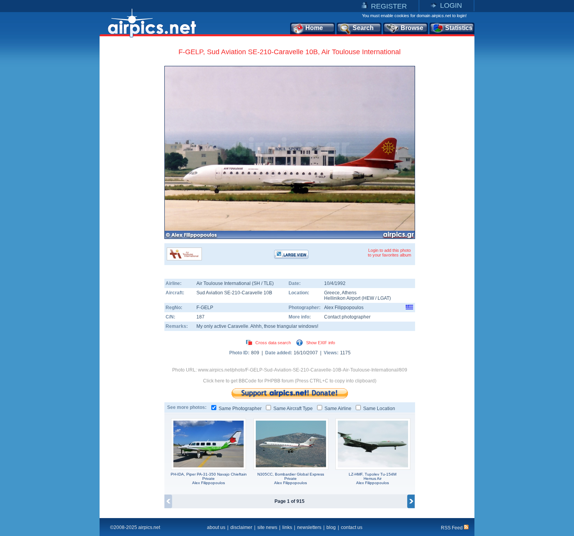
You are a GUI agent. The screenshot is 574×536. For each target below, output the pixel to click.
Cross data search (273, 342)
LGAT (383, 298)
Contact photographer (347, 317)
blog (331, 527)
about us (216, 527)
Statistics (458, 28)
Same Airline (338, 408)
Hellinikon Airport (342, 298)
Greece (332, 292)
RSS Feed (452, 528)
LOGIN (451, 5)
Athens (349, 292)
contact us (351, 527)
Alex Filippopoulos (344, 307)
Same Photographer (240, 408)
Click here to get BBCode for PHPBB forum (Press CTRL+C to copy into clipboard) (289, 381)
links (287, 527)
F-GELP (204, 307)
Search (363, 28)
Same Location (379, 408)
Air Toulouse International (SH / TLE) (235, 283)
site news (267, 527)
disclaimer (241, 527)
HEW (368, 298)
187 (200, 317)
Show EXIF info (320, 342)
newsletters (309, 527)
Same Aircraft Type (293, 408)
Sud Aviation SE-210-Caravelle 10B (234, 292)
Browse (412, 28)
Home (314, 28)
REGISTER (389, 6)
